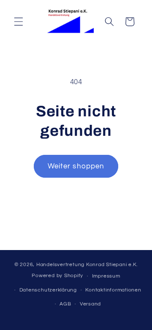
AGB (65, 304)
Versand (90, 304)
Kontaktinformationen (113, 290)
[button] (18, 21)
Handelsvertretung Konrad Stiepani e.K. (87, 264)
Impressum (106, 276)
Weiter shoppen (76, 166)
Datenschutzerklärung (48, 290)
